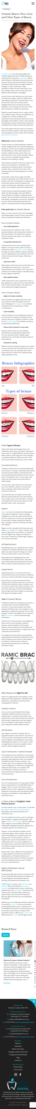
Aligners (4, 512)
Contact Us (18, 1060)
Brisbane (4, 886)
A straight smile (6, 74)
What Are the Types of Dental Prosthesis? (17, 960)
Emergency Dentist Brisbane (18, 1055)
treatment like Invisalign (13, 821)
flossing (16, 530)
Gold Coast (25, 884)
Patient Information (18, 1049)
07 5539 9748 (9, 1022)
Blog (18, 1057)
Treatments (18, 1046)
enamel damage (11, 321)
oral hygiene (18, 304)
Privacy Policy (18, 1067)
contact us (27, 913)
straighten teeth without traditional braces (16, 809)
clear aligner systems (21, 250)
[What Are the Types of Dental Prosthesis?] (18, 948)
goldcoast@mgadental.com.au (19, 1019)
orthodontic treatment (11, 135)
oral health (22, 78)
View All (5, 935)
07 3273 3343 (9, 1037)
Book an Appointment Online (25, 1022)
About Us (18, 1043)
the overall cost (9, 615)
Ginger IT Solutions (22, 1105)
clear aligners (18, 890)
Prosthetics (6, 9)
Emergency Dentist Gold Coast (18, 1052)
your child (14, 904)
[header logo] (8, 3)
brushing (8, 530)
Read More (7, 983)
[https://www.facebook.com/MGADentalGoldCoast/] (20, 1074)
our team (15, 915)
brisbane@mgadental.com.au (19, 1034)
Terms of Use (18, 1070)
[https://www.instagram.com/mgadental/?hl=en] (15, 1074)
